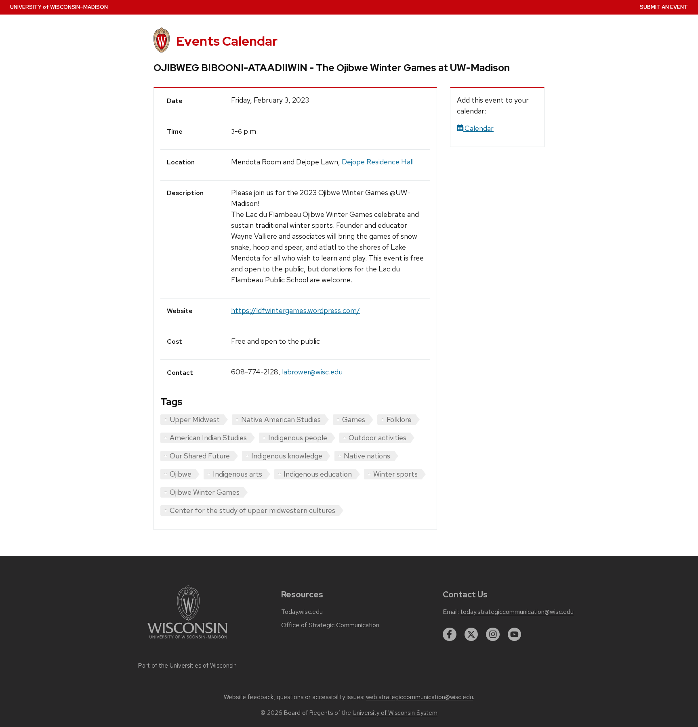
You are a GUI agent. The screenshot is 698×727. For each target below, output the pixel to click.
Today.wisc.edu (302, 612)
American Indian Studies (208, 437)
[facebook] (449, 634)
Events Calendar (227, 41)
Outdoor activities (377, 437)
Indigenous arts (237, 474)
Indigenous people (297, 437)
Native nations (367, 455)
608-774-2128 (254, 371)
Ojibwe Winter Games (205, 492)
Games (353, 419)
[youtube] (514, 634)
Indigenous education (318, 474)
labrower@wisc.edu (312, 371)
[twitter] (471, 634)
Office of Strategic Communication (330, 625)
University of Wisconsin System (395, 713)
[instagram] (493, 634)
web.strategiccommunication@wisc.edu (419, 697)
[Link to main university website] (187, 640)
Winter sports (395, 474)
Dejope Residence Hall (378, 161)
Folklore (399, 419)
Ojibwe (180, 474)
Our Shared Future (200, 455)
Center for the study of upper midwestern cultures (252, 510)
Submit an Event (664, 7)
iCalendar (478, 128)
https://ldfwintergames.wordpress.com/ (295, 310)
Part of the (187, 666)
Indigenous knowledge (286, 455)
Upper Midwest (195, 419)
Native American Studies (281, 419)
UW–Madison (59, 7)
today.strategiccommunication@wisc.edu (517, 612)
